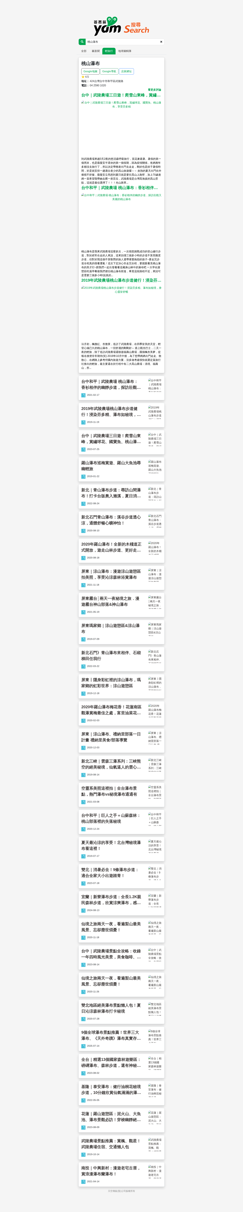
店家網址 (126, 71)
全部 (83, 51)
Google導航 (109, 71)
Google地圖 (90, 71)
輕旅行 (109, 51)
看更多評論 (154, 89)
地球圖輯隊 (124, 51)
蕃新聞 (96, 51)
